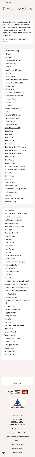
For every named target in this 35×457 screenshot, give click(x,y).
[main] (17, 8)
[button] (2, 2)
